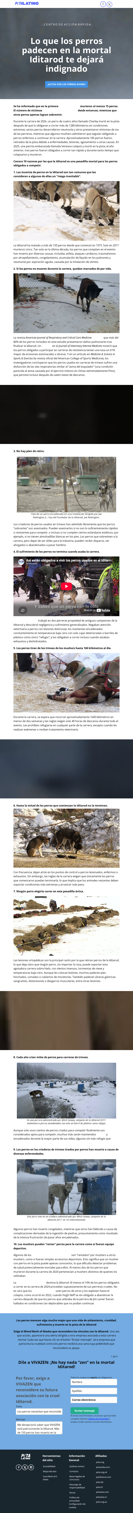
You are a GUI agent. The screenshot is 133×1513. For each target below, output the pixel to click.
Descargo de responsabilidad (77, 1486)
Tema (19, 1406)
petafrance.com (103, 1477)
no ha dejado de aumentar (60, 110)
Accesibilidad (49, 1466)
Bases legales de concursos (77, 1478)
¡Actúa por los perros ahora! (66, 84)
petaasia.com (102, 1491)
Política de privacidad (74, 1499)
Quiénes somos (76, 1466)
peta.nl (99, 1487)
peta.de (99, 1482)
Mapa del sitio (49, 1471)
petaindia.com (103, 1467)
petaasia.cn (101, 1496)
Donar (72, 1492)
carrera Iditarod (69, 106)
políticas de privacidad (98, 1418)
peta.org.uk (101, 1472)
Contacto (73, 1471)
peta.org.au (101, 1501)
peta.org (100, 1462)
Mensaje (20, 1419)
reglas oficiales (106, 172)
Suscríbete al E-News (50, 1478)
